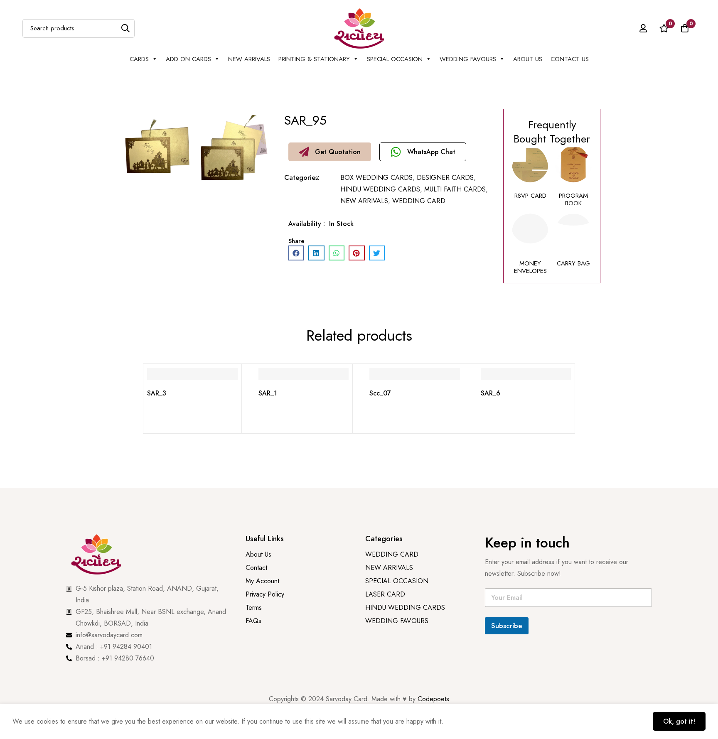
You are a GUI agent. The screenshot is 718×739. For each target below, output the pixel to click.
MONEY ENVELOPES (530, 267)
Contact (256, 567)
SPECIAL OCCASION (395, 59)
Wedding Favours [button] (468, 59)
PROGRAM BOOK (573, 199)
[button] (329, 151)
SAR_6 (490, 393)
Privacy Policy (266, 594)
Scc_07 (380, 393)
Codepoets (433, 699)
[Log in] (643, 28)
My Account (262, 581)
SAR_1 (267, 393)
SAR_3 (156, 393)
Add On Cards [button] (188, 59)
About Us (527, 59)
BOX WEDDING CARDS (376, 177)
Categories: (302, 177)
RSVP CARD (530, 195)
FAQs (253, 621)
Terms (254, 607)
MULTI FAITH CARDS (455, 189)
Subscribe (506, 626)
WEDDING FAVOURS (396, 621)
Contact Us (570, 59)
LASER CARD (385, 594)
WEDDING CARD (418, 201)
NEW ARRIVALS (249, 59)
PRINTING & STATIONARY (314, 59)
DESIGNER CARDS (445, 177)
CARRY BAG (573, 263)
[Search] (125, 28)
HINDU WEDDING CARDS (380, 189)
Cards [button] (139, 59)
